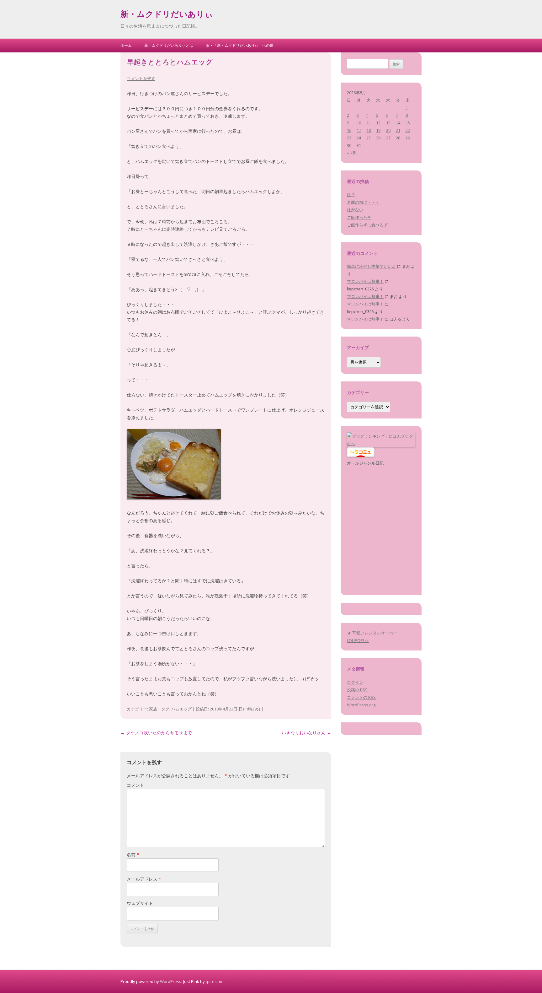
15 (408, 123)
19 (378, 130)
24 (359, 138)
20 (388, 130)
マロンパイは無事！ (365, 281)
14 (398, 123)
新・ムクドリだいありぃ (166, 15)
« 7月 (351, 153)
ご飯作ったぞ (359, 217)
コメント (135, 785)
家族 (153, 709)
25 (368, 138)
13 (388, 123)
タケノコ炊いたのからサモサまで (156, 733)
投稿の (357, 690)
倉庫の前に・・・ (363, 202)
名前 (133, 854)
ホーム (126, 45)
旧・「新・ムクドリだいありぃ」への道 (240, 45)
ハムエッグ (181, 709)
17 (359, 130)
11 (368, 123)
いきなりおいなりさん (306, 733)
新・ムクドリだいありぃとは (168, 45)
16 (349, 130)
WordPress (170, 981)
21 (398, 130)
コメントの (361, 697)
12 (378, 123)
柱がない (355, 210)
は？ (351, 194)
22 (408, 130)
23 (349, 138)
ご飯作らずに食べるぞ (367, 225)
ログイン (355, 682)
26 (378, 138)
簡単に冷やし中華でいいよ (371, 266)
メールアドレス (144, 879)
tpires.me (215, 981)
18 (368, 130)
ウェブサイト (140, 903)
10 (359, 123)
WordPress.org (361, 705)
